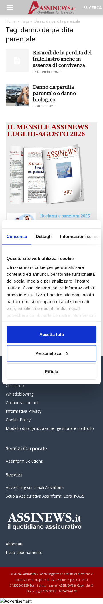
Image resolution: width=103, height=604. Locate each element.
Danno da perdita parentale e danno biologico (54, 93)
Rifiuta (51, 371)
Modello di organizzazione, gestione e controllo (50, 428)
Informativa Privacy (23, 411)
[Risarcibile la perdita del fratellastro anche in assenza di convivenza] (17, 60)
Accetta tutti (51, 334)
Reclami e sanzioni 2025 (65, 215)
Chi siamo (15, 385)
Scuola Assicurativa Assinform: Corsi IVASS (45, 496)
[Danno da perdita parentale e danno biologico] (17, 95)
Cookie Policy (18, 419)
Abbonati (14, 544)
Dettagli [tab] (44, 236)
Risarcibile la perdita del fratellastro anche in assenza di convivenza (62, 58)
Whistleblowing (19, 394)
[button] (10, 7)
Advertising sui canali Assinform (35, 487)
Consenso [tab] (17, 236)
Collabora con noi (22, 402)
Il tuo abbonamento (24, 552)
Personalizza (48, 353)
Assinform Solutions (24, 461)
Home (11, 21)
